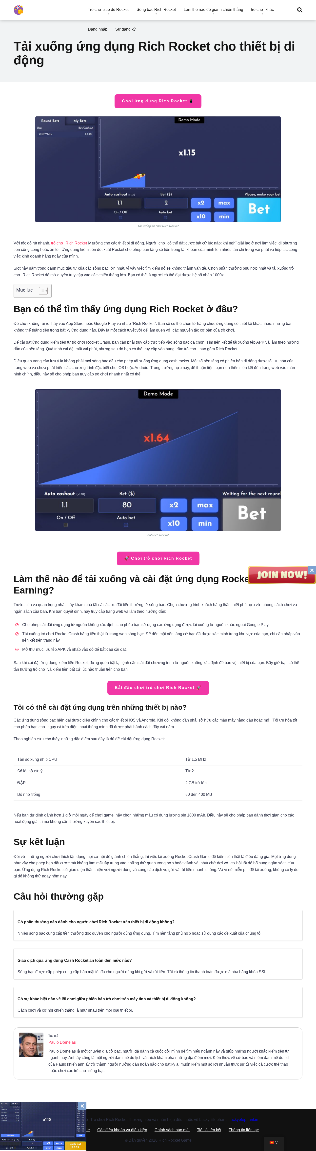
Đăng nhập (97, 29)
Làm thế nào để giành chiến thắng (213, 9)
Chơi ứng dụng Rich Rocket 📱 (158, 101)
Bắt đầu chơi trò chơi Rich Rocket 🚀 (158, 688)
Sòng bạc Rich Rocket (156, 9)
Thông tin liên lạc (244, 1130)
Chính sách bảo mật (172, 1130)
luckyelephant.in (244, 1119)
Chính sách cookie (73, 1130)
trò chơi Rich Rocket (69, 243)
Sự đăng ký (125, 29)
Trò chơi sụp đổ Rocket (108, 9)
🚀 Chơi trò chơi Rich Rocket (158, 558)
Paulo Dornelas (62, 1042)
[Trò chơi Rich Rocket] (18, 8)
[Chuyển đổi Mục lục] (40, 291)
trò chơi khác (262, 9)
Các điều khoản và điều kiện (122, 1130)
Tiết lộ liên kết (209, 1130)
